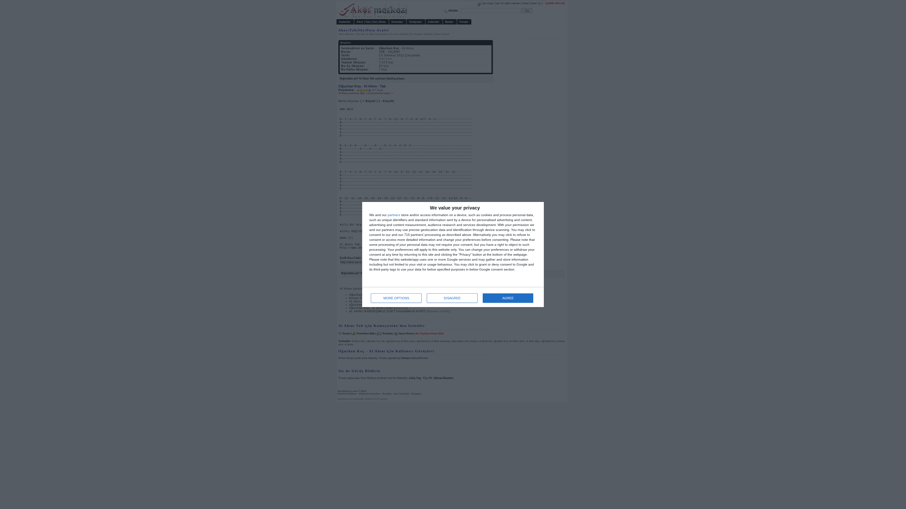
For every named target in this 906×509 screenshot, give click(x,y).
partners (394, 215)
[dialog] (453, 254)
